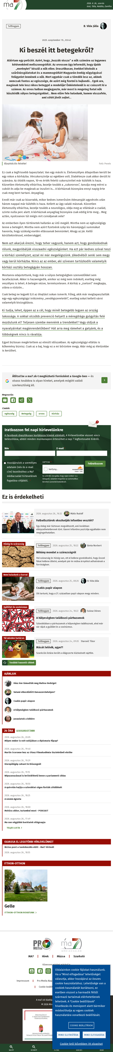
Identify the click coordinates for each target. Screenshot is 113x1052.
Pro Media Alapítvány (48, 980)
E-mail (60, 448)
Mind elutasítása (68, 1034)
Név (7, 448)
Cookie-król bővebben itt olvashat (81, 1043)
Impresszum (23, 980)
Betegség (26, 413)
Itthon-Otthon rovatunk (19, 912)
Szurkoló (79, 956)
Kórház (55, 413)
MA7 (31, 956)
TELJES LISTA (13, 827)
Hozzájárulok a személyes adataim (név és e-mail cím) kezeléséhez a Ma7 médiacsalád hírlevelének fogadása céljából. (22, 471)
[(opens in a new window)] (31, 971)
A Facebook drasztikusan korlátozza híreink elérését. (35, 435)
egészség (9, 413)
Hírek (45, 956)
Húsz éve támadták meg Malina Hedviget (35, 683)
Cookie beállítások (48, 987)
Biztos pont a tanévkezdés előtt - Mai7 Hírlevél (29, 847)
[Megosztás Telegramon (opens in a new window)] (21, 400)
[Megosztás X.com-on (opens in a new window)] (29, 400)
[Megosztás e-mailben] (5, 400)
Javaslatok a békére (24, 719)
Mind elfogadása (94, 1034)
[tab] (8, 730)
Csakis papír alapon (24, 701)
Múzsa (61, 956)
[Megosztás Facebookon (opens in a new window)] (13, 400)
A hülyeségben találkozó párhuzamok (33, 710)
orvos (42, 413)
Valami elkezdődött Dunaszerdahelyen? (34, 692)
